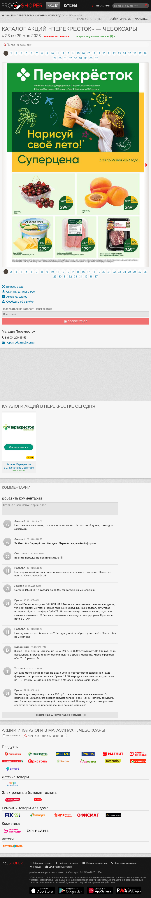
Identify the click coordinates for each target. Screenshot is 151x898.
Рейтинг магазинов (96, 863)
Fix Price (12, 815)
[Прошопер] (3, 15)
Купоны (70, 5)
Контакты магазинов (125, 863)
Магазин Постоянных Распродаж (63, 815)
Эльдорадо (12, 799)
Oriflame (37, 830)
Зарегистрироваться (134, 18)
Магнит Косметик (12, 830)
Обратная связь (42, 863)
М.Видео (37, 799)
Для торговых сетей (60, 866)
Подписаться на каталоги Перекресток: (27, 309)
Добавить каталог (68, 863)
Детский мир (12, 784)
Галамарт (37, 815)
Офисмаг (88, 815)
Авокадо (113, 761)
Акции (53, 5)
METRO (63, 754)
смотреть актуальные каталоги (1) (94, 36)
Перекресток (25, 15)
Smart (12, 768)
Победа (138, 761)
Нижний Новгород (49, 15)
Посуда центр (113, 815)
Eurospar (12, 761)
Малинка (88, 761)
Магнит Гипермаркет (138, 754)
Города (37, 866)
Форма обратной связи (19, 342)
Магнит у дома (113, 754)
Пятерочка (12, 754)
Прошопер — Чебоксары (22, 5)
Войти (114, 18)
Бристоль (37, 761)
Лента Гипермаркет (88, 754)
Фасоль (63, 761)
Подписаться (77, 321)
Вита (12, 846)
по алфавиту (13, 735)
